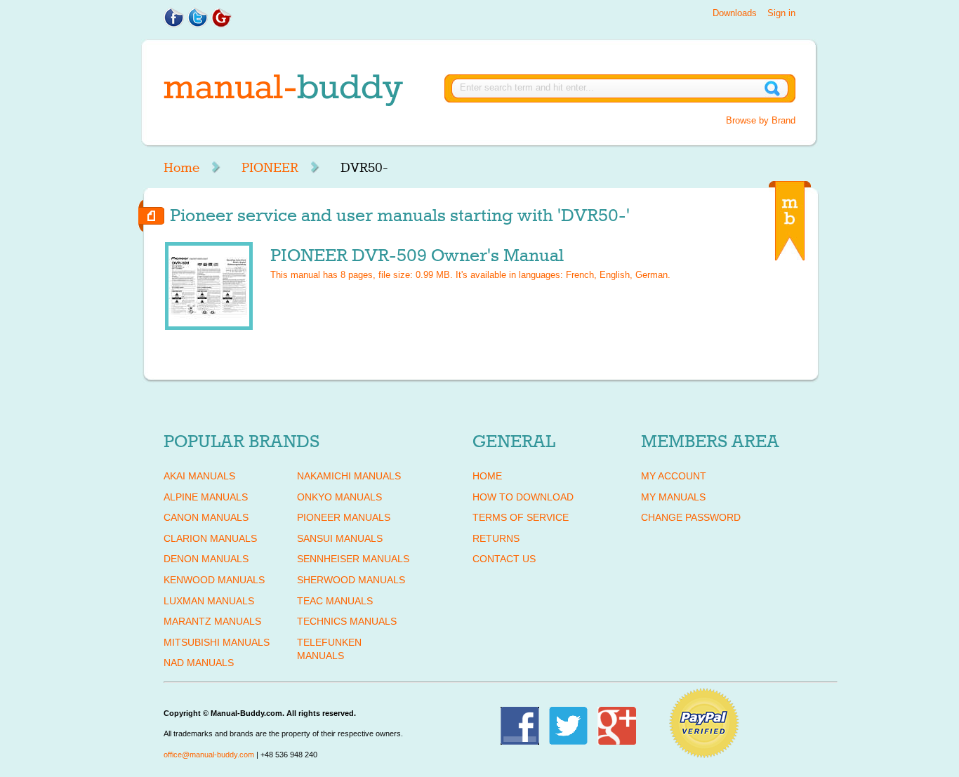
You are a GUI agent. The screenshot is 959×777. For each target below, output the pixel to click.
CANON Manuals (206, 517)
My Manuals (673, 497)
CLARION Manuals (210, 538)
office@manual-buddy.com (209, 754)
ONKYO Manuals (339, 497)
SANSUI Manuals (340, 538)
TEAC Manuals (335, 600)
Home (181, 168)
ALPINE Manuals (206, 497)
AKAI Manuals (199, 476)
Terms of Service (520, 517)
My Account (673, 476)
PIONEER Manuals (343, 517)
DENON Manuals (206, 558)
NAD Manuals (199, 662)
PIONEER (270, 168)
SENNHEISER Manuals (353, 558)
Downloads (735, 13)
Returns (496, 538)
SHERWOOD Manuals (351, 579)
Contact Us (504, 558)
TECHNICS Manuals (347, 621)
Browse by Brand (760, 120)
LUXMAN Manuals (209, 600)
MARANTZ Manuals (212, 621)
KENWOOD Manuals (214, 579)
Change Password (691, 517)
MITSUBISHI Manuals (217, 642)
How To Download (523, 497)
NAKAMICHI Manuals (349, 476)
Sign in (781, 13)
